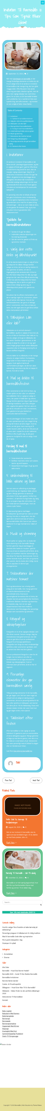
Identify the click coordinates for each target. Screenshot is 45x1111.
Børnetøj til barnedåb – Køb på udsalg (21, 873)
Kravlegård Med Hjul (9, 1031)
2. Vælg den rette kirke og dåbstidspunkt (21, 121)
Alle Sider (5, 967)
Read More (10, 842)
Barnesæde (6, 1021)
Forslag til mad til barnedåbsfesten (22, 129)
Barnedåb (18, 1105)
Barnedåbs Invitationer (10, 977)
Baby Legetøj (7, 1011)
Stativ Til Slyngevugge (10, 1036)
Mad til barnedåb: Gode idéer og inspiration (17, 936)
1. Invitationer (13, 116)
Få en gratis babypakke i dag (12, 940)
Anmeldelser (8, 954)
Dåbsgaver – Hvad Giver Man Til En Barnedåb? (18, 987)
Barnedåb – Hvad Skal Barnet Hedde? (15, 970)
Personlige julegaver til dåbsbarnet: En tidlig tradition (21, 933)
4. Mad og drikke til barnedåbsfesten (20, 126)
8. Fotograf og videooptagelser (18, 139)
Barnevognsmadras (9, 1023)
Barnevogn (6, 1018)
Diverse (6, 957)
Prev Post (8, 780)
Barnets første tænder (10, 980)
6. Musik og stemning (15, 133)
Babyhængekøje (8, 1016)
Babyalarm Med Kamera (10, 1013)
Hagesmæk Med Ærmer (10, 1026)
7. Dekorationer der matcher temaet (20, 136)
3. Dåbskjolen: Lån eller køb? (17, 123)
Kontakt (5, 1000)
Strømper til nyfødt (9, 943)
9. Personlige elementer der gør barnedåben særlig (22, 142)
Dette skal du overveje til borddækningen (16, 821)
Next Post (36, 780)
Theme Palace (37, 1105)
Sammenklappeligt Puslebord (12, 1033)
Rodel (18, 762)
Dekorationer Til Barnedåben (12, 996)
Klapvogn (5, 1028)
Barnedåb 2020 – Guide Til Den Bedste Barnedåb (19, 974)
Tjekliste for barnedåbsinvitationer (22, 119)
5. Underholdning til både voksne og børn (21, 131)
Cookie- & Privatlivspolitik (11, 984)
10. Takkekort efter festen (18, 146)
